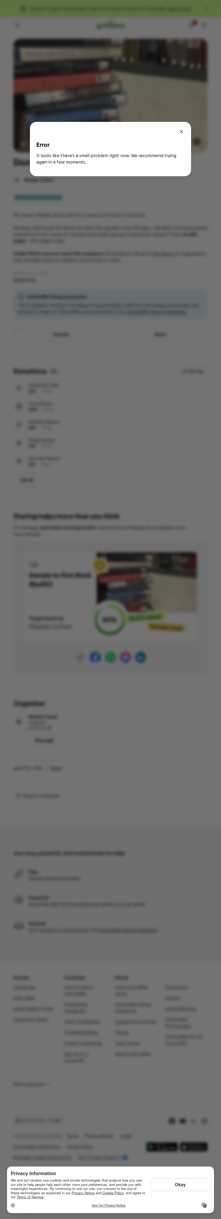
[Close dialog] (181, 131)
